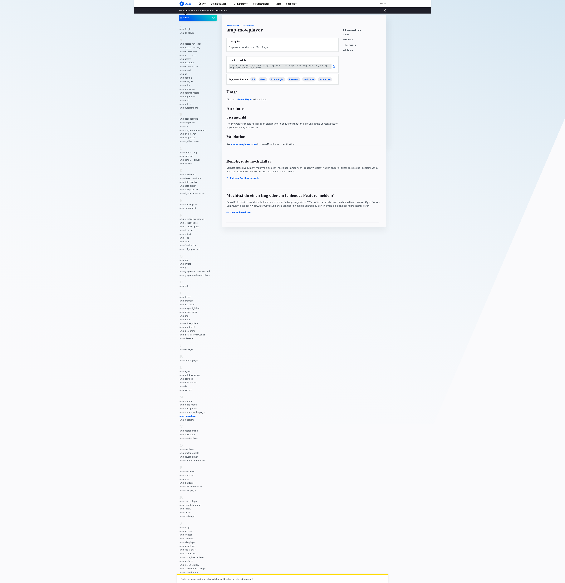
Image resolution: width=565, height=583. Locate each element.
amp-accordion (187, 62)
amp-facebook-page (189, 226)
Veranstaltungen (261, 4)
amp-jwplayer (186, 349)
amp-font (184, 237)
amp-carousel (186, 156)
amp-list (184, 386)
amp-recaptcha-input (190, 505)
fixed (262, 79)
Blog (278, 4)
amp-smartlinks (187, 546)
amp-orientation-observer (192, 460)
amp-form (184, 241)
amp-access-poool (188, 51)
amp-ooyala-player (189, 456)
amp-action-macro (189, 66)
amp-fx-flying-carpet (190, 249)
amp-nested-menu (189, 430)
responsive (324, 79)
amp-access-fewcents (190, 43)
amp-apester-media (189, 92)
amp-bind (184, 126)
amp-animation (187, 89)
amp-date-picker (188, 185)
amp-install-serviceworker (192, 334)
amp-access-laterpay (190, 47)
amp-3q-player (187, 32)
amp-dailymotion (188, 174)
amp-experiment (188, 208)
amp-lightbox (186, 378)
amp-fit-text (185, 234)
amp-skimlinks (187, 538)
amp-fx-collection (188, 245)
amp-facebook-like (189, 222)
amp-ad (183, 74)
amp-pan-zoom (187, 471)
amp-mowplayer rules (244, 144)
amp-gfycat (185, 263)
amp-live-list (186, 390)
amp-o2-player (187, 449)
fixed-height (277, 79)
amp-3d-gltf (185, 29)
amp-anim (185, 85)
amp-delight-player (189, 189)
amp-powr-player (188, 490)
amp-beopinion (187, 122)
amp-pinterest (187, 475)
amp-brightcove (187, 137)
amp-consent (186, 163)
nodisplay (309, 79)
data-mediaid (350, 45)
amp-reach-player (188, 501)
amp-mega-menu (188, 404)
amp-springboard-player (192, 557)
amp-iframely (186, 300)
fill (253, 79)
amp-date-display (188, 182)
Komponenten (248, 25)
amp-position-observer (191, 486)
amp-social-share (188, 549)
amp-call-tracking (188, 152)
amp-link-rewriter (188, 382)
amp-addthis (186, 77)
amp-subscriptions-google (193, 568)
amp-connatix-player (190, 159)
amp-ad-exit (185, 70)
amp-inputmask (187, 327)
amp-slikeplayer (187, 542)
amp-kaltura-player (189, 360)
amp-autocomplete (189, 107)
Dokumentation (218, 4)
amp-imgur (185, 319)
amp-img (184, 315)
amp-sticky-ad (186, 561)
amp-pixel (184, 479)
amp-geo (184, 260)
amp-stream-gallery (189, 564)
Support (290, 4)
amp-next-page (187, 434)
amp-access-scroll (188, 55)
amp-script (185, 527)
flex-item (293, 79)
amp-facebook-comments (192, 219)
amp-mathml (186, 401)
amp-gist (184, 267)
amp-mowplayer (188, 416)
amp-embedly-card (189, 204)
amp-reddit (185, 508)
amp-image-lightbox (190, 308)
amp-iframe (185, 297)
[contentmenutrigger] (363, 31)
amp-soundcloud (188, 553)
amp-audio (185, 100)
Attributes (348, 39)
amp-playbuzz (186, 482)
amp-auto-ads (186, 104)
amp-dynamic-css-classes (192, 193)
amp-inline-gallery (189, 323)
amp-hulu (184, 286)
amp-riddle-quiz (188, 516)
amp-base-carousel (189, 118)
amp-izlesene (186, 338)
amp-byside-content (189, 141)
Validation (348, 50)
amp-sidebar (186, 534)
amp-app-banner (188, 96)
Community (240, 4)
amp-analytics (186, 81)
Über (201, 4)
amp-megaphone (188, 408)
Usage (346, 34)
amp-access (185, 59)
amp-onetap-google (189, 453)
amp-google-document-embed (195, 271)
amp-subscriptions (189, 572)
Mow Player (245, 99)
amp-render (185, 512)
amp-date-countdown (190, 178)
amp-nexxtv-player (189, 438)
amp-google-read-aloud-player (195, 275)
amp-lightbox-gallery (190, 375)
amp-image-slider (188, 312)
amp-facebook (186, 230)
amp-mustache (187, 419)
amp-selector (186, 531)
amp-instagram (187, 330)
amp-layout (185, 371)
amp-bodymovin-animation (193, 130)
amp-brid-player (188, 133)
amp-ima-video (187, 304)
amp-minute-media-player (193, 412)
